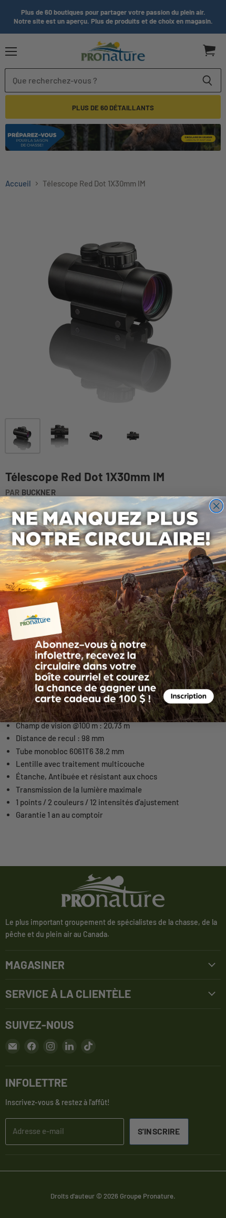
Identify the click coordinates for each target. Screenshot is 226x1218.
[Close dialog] (216, 505)
